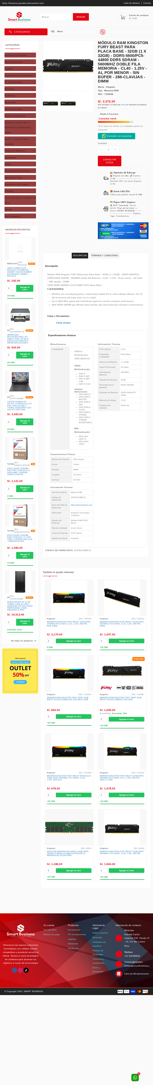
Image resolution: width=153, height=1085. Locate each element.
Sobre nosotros (100, 933)
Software (8, 191)
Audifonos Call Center (15, 55)
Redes (7, 164)
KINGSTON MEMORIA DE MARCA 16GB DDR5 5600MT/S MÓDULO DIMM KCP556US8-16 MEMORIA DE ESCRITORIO (68, 853)
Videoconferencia (13, 109)
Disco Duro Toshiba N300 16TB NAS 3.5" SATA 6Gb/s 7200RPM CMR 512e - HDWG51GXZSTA (19, 538)
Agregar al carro (25, 288)
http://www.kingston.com (81, 505)
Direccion (97, 937)
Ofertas (8, 209)
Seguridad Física (13, 177)
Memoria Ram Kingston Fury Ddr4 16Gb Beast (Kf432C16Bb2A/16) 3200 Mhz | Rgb (68, 699)
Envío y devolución (97, 969)
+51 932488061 (132, 956)
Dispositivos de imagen (16, 184)
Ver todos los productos (22, 641)
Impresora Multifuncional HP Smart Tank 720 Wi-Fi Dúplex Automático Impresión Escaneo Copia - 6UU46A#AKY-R (18, 339)
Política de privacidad (97, 952)
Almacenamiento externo (17, 171)
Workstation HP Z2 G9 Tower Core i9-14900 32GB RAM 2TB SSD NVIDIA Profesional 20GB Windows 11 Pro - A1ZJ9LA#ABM (20, 606)
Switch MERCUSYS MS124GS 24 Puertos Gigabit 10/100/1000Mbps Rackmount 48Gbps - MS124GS (19, 272)
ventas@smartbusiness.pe (137, 966)
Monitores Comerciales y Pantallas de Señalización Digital (17, 127)
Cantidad (102, 143)
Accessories (74, 930)
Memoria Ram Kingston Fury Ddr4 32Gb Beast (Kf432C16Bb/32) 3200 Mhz (120, 699)
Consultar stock (109, 161)
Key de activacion (13, 62)
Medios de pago (51, 934)
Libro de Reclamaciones (136, 974)
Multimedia (10, 102)
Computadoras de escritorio (18, 75)
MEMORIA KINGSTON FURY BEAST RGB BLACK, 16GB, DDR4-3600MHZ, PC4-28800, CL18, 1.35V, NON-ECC (69, 778)
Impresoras (10, 157)
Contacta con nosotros (99, 944)
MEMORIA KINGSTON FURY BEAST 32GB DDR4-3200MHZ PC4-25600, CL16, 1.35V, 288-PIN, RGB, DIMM (69, 624)
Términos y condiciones (98, 961)
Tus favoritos (50, 930)
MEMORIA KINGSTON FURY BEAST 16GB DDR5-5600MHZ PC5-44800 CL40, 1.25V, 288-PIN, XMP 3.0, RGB (122, 778)
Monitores (9, 89)
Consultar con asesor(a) (119, 136)
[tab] (20, 55)
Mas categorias (12, 216)
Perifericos (73, 948)
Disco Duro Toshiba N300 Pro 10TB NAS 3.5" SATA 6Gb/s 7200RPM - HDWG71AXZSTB (18, 471)
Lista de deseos (132, 3)
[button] (26, 31)
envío (123, 105)
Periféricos (9, 95)
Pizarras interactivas (14, 116)
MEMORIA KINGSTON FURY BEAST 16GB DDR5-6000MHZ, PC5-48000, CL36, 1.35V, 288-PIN (122, 852)
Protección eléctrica (14, 151)
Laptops (8, 69)
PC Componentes (13, 82)
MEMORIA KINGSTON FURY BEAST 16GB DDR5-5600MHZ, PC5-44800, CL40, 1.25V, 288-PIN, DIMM (122, 624)
